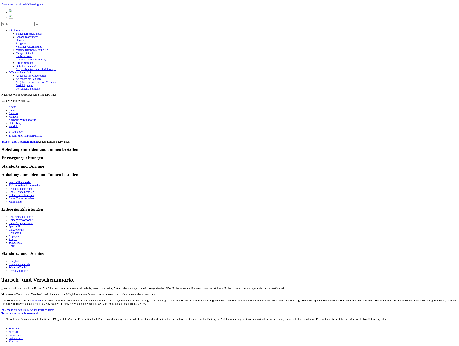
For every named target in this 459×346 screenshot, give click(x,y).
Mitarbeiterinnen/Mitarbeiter (32, 49)
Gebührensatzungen (27, 65)
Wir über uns (16, 30)
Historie (20, 40)
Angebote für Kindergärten (31, 75)
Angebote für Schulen (28, 78)
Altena (12, 106)
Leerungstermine (18, 270)
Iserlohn (13, 113)
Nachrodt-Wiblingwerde (22, 119)
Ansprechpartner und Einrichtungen (36, 69)
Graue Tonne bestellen (21, 191)
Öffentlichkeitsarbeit (20, 72)
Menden (13, 116)
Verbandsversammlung (29, 46)
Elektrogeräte (16, 229)
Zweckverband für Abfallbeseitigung (22, 4)
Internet (37, 300)
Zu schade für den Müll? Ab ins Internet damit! (28, 311)
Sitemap (13, 331)
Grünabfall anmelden (20, 188)
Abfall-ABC (16, 132)
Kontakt (13, 341)
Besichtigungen (24, 85)
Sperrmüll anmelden (20, 182)
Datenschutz (16, 338)
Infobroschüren (24, 62)
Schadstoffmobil (18, 267)
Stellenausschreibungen (29, 33)
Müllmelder (15, 201)
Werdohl (13, 126)
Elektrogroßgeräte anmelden (25, 185)
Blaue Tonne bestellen (21, 198)
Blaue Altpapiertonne (21, 223)
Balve (12, 110)
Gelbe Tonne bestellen (21, 195)
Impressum (15, 334)
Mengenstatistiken (26, 53)
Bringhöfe (14, 261)
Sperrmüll (14, 226)
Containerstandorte (19, 264)
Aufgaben (21, 43)
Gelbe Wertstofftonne (21, 219)
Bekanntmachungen (27, 36)
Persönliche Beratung (28, 88)
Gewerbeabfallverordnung (31, 59)
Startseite (14, 328)
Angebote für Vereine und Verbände (36, 82)
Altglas (13, 239)
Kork (12, 245)
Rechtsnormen (24, 56)
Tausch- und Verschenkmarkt (25, 135)
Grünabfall (15, 232)
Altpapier (14, 236)
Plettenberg (15, 123)
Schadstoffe (15, 242)
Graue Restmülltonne (21, 216)
